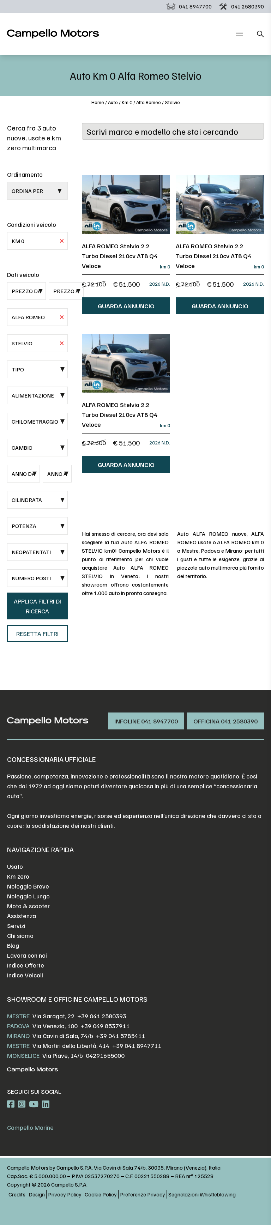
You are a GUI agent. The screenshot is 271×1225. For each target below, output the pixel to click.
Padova (18, 1026)
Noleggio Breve (28, 886)
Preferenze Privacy (142, 1194)
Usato (15, 866)
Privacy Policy (65, 1194)
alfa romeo (148, 102)
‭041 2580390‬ (247, 6)
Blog (13, 945)
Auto (113, 102)
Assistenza (21, 916)
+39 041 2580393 (101, 1016)
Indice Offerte (25, 965)
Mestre (18, 1016)
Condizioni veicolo (31, 224)
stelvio (172, 102)
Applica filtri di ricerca (37, 606)
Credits (16, 1194)
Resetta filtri (37, 633)
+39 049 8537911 (105, 1026)
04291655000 (105, 1055)
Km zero (18, 876)
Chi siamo (20, 935)
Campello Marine (30, 1127)
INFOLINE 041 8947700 (146, 721)
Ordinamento (25, 174)
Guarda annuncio (126, 306)
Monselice (23, 1055)
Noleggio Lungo (28, 896)
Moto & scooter (28, 906)
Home (97, 102)
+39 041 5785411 (120, 1035)
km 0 (127, 102)
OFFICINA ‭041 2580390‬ (225, 721)
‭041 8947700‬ (195, 6)
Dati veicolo (23, 274)
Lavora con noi (27, 955)
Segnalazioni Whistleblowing (202, 1194)
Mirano (18, 1035)
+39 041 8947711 (136, 1045)
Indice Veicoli (25, 975)
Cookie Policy (101, 1194)
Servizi (16, 925)
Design (37, 1194)
